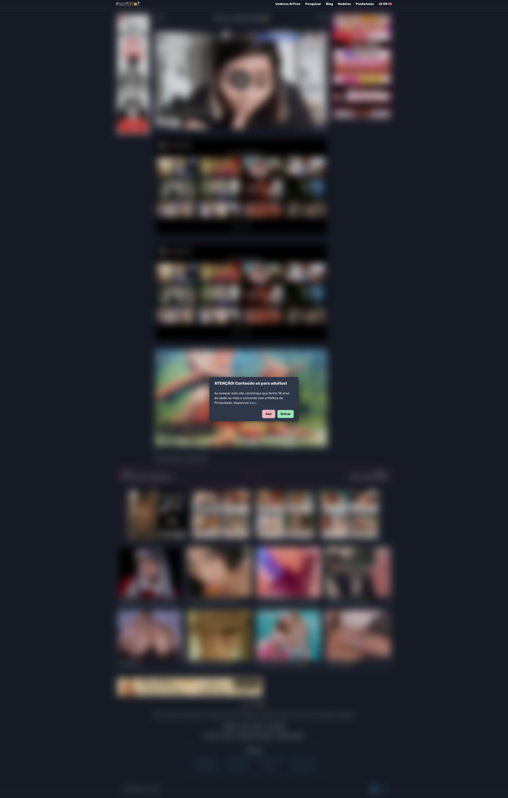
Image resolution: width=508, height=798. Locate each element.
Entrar (286, 414)
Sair (269, 414)
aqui (253, 403)
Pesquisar (313, 4)
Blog (329, 4)
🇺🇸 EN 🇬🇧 (385, 4)
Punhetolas (365, 4)
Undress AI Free (287, 4)
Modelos (344, 4)
